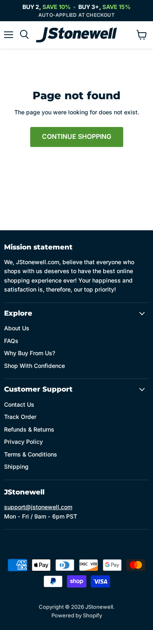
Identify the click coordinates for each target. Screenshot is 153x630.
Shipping (16, 466)
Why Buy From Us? (29, 353)
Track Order (20, 416)
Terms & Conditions (30, 454)
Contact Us (19, 404)
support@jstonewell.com (38, 506)
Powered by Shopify (76, 615)
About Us (16, 328)
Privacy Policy (23, 441)
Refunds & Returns (29, 429)
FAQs (11, 340)
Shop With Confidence (34, 365)
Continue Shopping (76, 136)
